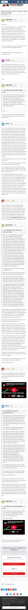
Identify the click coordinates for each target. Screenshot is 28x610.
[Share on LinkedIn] (6, 589)
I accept (14, 607)
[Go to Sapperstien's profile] (2, 20)
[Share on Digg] (13, 589)
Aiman (7, 123)
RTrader (7, 60)
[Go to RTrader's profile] (2, 60)
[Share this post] (21, 21)
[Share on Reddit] (11, 589)
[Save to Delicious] (16, 589)
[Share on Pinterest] (9, 589)
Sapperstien (5, 14)
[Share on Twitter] (4, 589)
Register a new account (14, 564)
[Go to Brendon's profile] (2, 201)
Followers (13, 579)
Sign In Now (14, 573)
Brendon (20, 506)
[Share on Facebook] (2, 589)
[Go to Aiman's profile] (2, 124)
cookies (12, 600)
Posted (11, 21)
